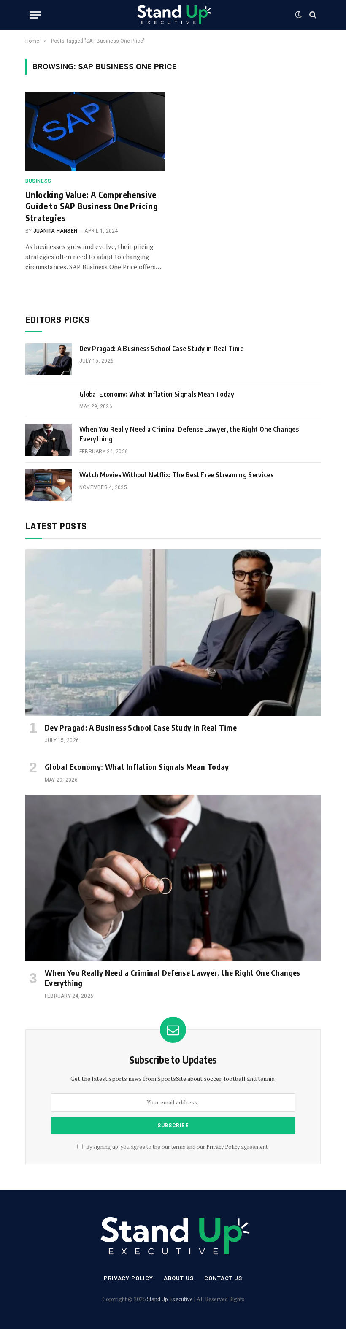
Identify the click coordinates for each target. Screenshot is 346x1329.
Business (38, 181)
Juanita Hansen (55, 231)
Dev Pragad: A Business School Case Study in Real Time (161, 348)
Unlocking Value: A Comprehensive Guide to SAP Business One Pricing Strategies (91, 205)
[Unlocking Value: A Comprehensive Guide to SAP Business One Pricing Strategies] (95, 131)
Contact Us (223, 1278)
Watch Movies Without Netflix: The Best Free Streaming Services (176, 475)
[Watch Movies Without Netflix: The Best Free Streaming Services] (48, 485)
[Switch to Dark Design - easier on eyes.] (298, 15)
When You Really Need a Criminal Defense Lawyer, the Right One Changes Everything (189, 434)
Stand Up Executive (170, 1299)
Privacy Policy (223, 1146)
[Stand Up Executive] (173, 15)
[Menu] (35, 14)
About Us (179, 1278)
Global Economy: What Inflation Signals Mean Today (157, 394)
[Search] (312, 14)
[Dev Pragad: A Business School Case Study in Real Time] (48, 359)
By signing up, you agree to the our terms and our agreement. (177, 1146)
